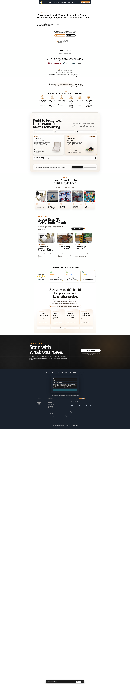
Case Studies (63, 2)
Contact (38, 404)
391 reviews (43, 277)
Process (38, 403)
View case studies (88, 228)
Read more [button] (52, 280)
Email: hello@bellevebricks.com (76, 399)
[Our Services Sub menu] (52, 2)
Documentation (51, 404)
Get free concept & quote (90, 350)
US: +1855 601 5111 (74, 402)
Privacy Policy (50, 406)
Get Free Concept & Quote (85, 2)
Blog (49, 403)
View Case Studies (70, 35)
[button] (95, 276)
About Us (49, 401)
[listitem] (40, 199)
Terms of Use (50, 407)
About (69, 2)
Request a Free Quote (60, 35)
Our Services (49, 2)
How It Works (56, 2)
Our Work (39, 402)
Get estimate (78, 681)
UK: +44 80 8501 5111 (74, 401)
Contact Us (74, 2)
